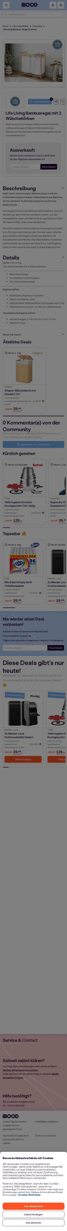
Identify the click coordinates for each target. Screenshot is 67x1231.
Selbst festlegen (33, 1214)
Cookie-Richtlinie (29, 1194)
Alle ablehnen (33, 1222)
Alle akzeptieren (33, 1206)
